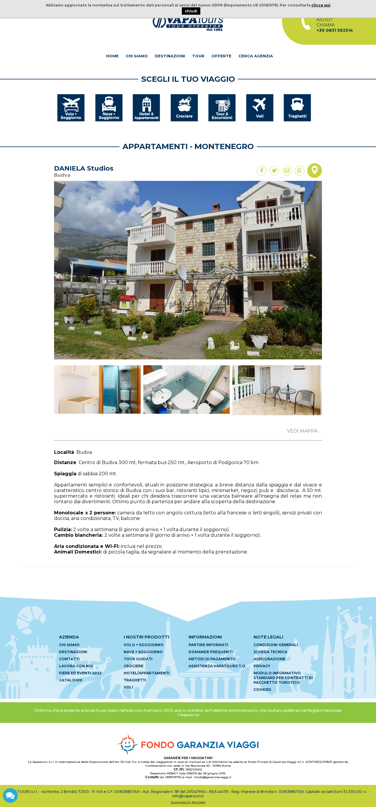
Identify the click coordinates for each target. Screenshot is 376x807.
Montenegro (224, 146)
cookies (262, 689)
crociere (133, 666)
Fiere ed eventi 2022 (80, 673)
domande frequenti (211, 652)
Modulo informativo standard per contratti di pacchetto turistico (283, 678)
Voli (128, 687)
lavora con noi (76, 666)
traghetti (135, 680)
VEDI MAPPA (302, 431)
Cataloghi (70, 680)
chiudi (191, 11)
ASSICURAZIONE (269, 659)
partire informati (208, 645)
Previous (45, 393)
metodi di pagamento (212, 659)
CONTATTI (69, 659)
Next (331, 393)
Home (112, 56)
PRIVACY (262, 666)
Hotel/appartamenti (146, 673)
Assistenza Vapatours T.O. (217, 666)
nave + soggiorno (143, 652)
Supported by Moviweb (188, 802)
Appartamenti (155, 146)
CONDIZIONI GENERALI (276, 645)
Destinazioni (170, 56)
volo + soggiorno (144, 645)
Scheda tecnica (270, 652)
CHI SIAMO (137, 56)
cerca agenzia (256, 56)
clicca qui (320, 5)
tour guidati (138, 659)
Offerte (221, 56)
